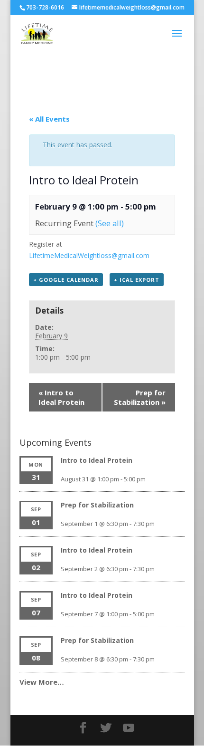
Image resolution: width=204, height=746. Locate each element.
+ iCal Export (136, 279)
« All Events (49, 119)
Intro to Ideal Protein (61, 397)
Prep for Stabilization (140, 397)
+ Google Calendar (66, 279)
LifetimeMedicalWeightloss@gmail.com (89, 255)
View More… (41, 682)
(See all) (109, 223)
